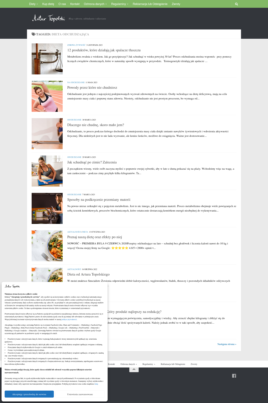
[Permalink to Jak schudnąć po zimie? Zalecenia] (47, 171)
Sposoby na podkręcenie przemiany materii (98, 199)
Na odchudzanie (76, 82)
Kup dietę (48, 4)
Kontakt (75, 4)
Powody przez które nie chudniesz (92, 87)
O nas (62, 4)
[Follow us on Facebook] (234, 376)
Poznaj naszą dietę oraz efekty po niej (94, 236)
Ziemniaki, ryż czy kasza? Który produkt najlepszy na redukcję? (114, 311)
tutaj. (96, 384)
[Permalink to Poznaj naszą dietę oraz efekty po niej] (47, 245)
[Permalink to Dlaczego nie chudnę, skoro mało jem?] (47, 133)
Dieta (85, 232)
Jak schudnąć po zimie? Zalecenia (92, 162)
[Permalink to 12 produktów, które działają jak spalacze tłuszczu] (47, 58)
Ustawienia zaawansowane (80, 394)
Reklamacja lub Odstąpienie (150, 4)
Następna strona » (226, 344)
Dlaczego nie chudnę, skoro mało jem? (95, 124)
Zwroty (176, 4)
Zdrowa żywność (76, 45)
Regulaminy (118, 4)
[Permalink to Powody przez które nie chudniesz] (47, 96)
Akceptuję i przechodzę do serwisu (29, 394)
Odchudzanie (74, 119)
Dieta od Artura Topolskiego (88, 274)
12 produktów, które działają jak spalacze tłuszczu (104, 49)
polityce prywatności (69, 319)
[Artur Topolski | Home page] (49, 18)
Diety (32, 4)
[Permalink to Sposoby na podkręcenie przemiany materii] (47, 208)
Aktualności (74, 232)
